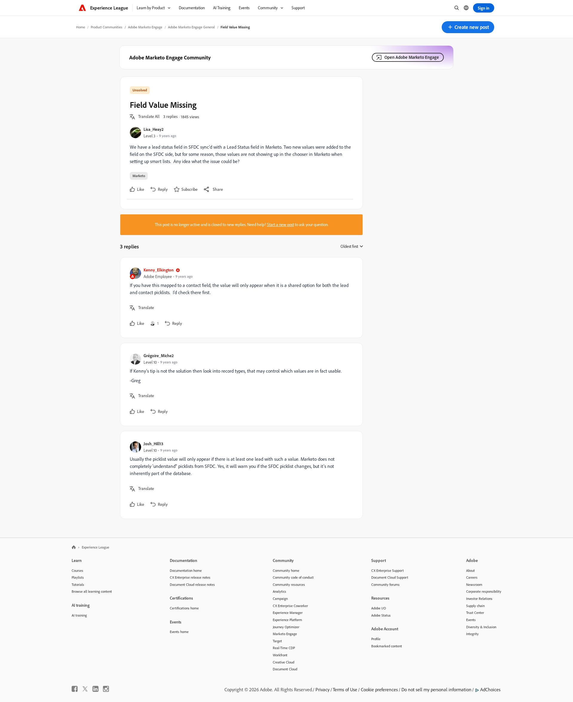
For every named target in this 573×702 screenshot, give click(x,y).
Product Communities (106, 27)
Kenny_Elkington (159, 269)
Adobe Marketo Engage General (191, 27)
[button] (468, 27)
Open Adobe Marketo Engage (411, 57)
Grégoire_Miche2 (159, 355)
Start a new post (280, 224)
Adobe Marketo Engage (145, 27)
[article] (240, 297)
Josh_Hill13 (153, 443)
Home (80, 27)
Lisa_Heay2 (154, 129)
